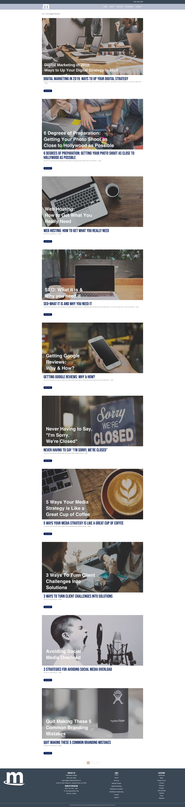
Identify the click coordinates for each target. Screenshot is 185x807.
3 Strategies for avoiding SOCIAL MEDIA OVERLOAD (78, 669)
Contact (116, 794)
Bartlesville (161, 775)
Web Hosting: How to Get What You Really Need (76, 230)
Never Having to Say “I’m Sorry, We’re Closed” (76, 450)
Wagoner (161, 798)
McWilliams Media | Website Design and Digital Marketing (94, 81)
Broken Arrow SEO (63, 81)
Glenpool (161, 785)
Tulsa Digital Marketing (134, 81)
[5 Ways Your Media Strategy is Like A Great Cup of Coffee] (92, 494)
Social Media (123, 81)
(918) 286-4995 (71, 778)
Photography (93, 160)
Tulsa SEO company (129, 307)
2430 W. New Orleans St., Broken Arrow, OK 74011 (71, 783)
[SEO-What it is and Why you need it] (92, 274)
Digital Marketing (73, 81)
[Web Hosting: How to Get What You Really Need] (92, 201)
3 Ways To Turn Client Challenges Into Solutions (78, 596)
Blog (56, 81)
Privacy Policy (104, 805)
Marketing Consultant (116, 789)
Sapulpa (161, 793)
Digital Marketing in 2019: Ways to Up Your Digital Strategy (86, 78)
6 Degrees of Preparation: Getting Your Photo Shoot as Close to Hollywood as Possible (89, 155)
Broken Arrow (161, 780)
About (116, 777)
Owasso (161, 788)
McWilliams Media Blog (116, 792)
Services (116, 780)
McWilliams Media (92, 805)
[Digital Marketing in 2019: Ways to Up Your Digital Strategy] (92, 46)
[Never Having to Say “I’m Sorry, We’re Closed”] (92, 421)
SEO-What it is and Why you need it (68, 303)
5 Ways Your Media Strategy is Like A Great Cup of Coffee (84, 523)
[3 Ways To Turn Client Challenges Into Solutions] (92, 567)
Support (116, 797)
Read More (48, 90)
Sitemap (98, 805)
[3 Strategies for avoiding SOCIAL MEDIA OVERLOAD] (92, 640)
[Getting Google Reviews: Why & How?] (92, 348)
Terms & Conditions (111, 805)
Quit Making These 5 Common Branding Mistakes (77, 742)
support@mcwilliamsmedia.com (71, 780)
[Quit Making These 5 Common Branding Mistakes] (92, 713)
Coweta (161, 783)
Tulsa (161, 795)
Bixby (161, 778)
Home (43, 14)
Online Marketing (115, 81)
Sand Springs (161, 790)
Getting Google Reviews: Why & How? (69, 377)
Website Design (79, 453)
